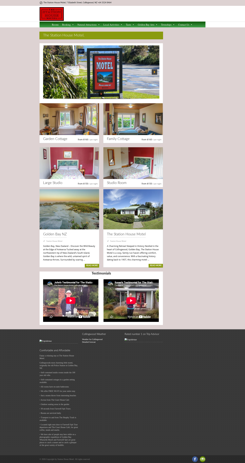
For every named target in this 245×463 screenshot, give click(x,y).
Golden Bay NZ (55, 234)
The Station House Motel (126, 234)
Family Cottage (118, 139)
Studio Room (116, 183)
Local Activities (111, 24)
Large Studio (52, 183)
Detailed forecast (89, 342)
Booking (66, 24)
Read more (92, 266)
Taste (128, 24)
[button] (48, 72)
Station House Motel (54, 241)
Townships (166, 24)
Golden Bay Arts (146, 24)
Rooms (55, 24)
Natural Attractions (87, 24)
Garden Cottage (55, 139)
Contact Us (183, 24)
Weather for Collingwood (92, 339)
